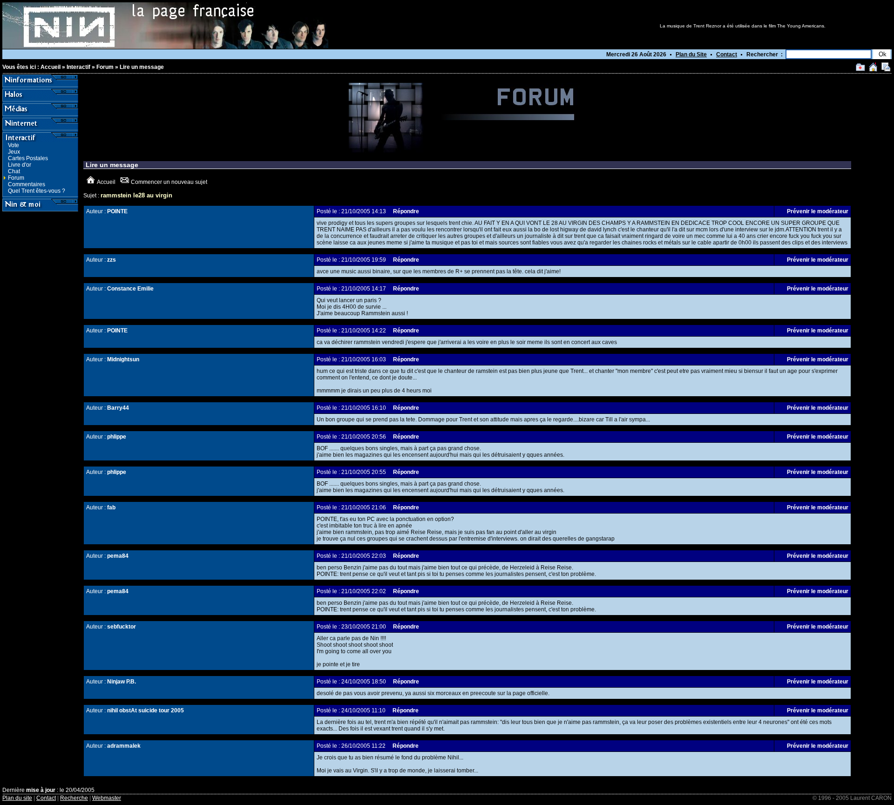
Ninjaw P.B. (121, 681)
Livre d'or (19, 165)
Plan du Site (691, 54)
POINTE (117, 211)
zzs (111, 260)
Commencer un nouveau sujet (169, 182)
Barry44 (118, 408)
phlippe (116, 436)
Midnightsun (123, 359)
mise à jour (40, 790)
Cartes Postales (28, 158)
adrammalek (124, 746)
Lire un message (142, 67)
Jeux (14, 152)
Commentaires (26, 184)
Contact (726, 54)
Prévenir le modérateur (817, 211)
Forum (105, 67)
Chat (14, 171)
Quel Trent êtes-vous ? (36, 191)
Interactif (78, 67)
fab (111, 507)
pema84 (118, 556)
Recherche (74, 798)
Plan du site (17, 798)
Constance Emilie (130, 288)
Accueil (51, 67)
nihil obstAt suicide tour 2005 (145, 710)
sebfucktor (121, 626)
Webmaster (106, 798)
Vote (13, 145)
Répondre (406, 211)
